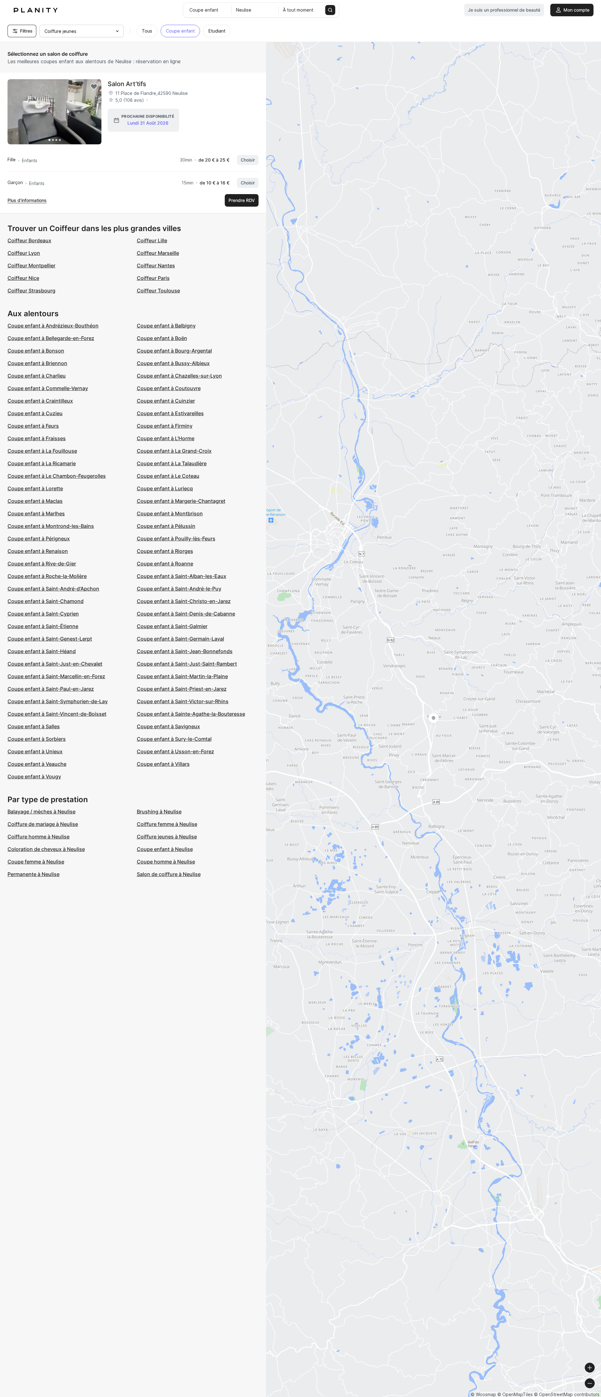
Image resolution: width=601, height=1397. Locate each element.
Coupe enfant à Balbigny (166, 325)
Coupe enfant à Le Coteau (168, 476)
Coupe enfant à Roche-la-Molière (47, 576)
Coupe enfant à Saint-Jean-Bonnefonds (185, 651)
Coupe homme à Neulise (166, 861)
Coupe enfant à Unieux (35, 751)
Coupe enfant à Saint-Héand (42, 651)
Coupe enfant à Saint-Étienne (43, 626)
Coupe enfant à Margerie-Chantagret (181, 501)
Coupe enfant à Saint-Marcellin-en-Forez (56, 676)
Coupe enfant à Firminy (165, 426)
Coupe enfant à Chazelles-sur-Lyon (179, 376)
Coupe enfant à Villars (163, 764)
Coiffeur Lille (152, 240)
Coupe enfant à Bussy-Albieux (173, 363)
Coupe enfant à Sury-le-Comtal (174, 739)
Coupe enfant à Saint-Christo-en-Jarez (184, 601)
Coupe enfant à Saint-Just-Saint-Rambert (187, 664)
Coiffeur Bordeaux (29, 240)
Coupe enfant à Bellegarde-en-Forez (51, 338)
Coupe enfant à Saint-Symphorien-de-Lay (58, 701)
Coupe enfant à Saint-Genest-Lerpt (50, 639)
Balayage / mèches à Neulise (41, 811)
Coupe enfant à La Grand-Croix (174, 451)
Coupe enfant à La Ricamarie (42, 463)
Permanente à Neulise (33, 874)
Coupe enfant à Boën (162, 338)
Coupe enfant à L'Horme (165, 438)
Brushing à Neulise (159, 811)
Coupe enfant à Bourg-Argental (174, 351)
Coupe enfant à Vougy (34, 776)
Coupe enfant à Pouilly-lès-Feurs (176, 538)
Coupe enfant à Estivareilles (170, 413)
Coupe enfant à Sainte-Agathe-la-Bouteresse (191, 714)
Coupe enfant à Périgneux (39, 538)
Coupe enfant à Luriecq (165, 488)
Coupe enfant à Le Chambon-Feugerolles (57, 476)
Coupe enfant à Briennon (37, 363)
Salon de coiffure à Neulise (169, 874)
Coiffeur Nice (23, 278)
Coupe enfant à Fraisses (37, 438)
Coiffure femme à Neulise (167, 824)
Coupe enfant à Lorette (35, 488)
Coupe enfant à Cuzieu (35, 413)
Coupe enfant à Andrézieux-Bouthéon (53, 325)
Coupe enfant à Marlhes (36, 513)
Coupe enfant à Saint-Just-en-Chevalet (55, 664)
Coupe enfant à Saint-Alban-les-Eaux (181, 576)
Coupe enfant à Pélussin (166, 526)
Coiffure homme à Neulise (38, 836)
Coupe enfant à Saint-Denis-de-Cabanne (186, 614)
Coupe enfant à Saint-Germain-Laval (180, 639)
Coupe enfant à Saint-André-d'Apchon (53, 588)
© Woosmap (483, 1394)
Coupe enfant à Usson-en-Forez (175, 751)
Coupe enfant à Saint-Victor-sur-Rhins (183, 701)
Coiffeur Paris (153, 278)
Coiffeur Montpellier (31, 265)
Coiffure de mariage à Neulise (43, 824)
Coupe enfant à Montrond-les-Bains (51, 526)
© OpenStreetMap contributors (566, 1394)
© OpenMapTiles (515, 1394)
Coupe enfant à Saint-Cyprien (43, 614)
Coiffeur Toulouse (158, 290)
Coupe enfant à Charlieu (37, 376)
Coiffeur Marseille (158, 253)
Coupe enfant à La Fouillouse (42, 451)
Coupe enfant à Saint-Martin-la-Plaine (182, 676)
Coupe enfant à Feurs (33, 426)
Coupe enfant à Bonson (36, 351)
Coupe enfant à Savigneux (168, 726)
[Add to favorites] (94, 86)
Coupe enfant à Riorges (165, 551)
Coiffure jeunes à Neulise (167, 836)
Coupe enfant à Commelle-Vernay (48, 388)
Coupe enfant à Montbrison (170, 513)
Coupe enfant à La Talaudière (172, 463)
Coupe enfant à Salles (34, 726)
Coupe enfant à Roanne (165, 563)
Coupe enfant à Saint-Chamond (46, 601)
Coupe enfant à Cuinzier (166, 401)
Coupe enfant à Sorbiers (37, 739)
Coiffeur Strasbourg (31, 290)
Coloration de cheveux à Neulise (46, 849)
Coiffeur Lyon (24, 253)
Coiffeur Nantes (156, 265)
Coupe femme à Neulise (36, 861)
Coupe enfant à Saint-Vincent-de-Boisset (57, 714)
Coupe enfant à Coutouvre (169, 388)
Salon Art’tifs (127, 84)
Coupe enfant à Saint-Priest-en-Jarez (182, 689)
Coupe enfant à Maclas (35, 501)
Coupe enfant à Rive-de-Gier (42, 563)
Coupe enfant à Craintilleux (40, 401)
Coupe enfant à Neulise (165, 849)
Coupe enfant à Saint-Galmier (172, 626)
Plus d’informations (27, 200)
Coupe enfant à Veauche (37, 764)
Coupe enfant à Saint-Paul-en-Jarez (51, 689)
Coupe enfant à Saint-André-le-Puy (179, 588)
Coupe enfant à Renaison (38, 551)
